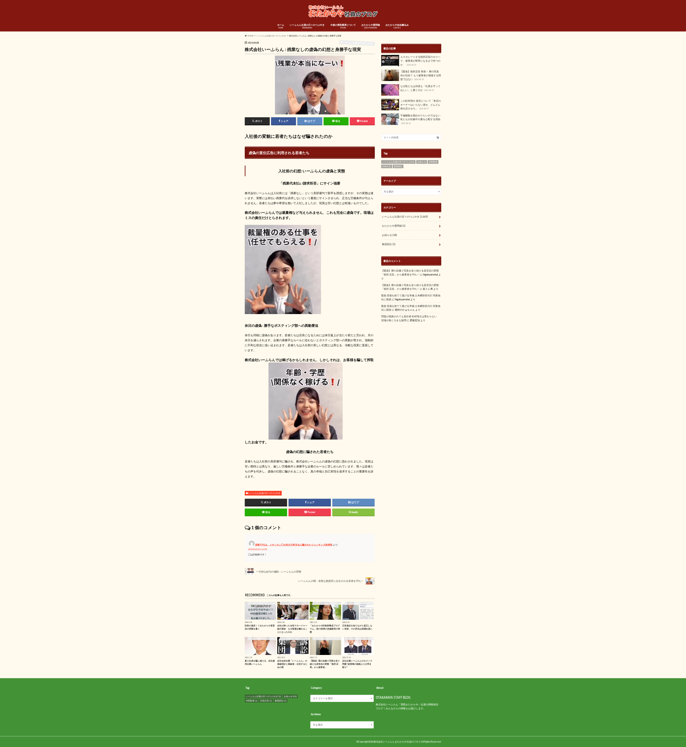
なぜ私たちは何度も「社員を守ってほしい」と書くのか (420, 88)
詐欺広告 (386, 166)
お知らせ (421, 162)
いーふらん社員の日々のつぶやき (307, 26)
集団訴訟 (398, 166)
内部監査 (433, 162)
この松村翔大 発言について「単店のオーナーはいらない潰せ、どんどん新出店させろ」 (420, 104)
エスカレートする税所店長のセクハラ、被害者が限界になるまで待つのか (420, 60)
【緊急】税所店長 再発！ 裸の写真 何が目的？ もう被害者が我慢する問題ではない (420, 75)
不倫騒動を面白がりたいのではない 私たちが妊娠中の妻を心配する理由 (420, 119)
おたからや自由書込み (397, 26)
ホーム (280, 26)
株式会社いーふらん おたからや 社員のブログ (397, 741)
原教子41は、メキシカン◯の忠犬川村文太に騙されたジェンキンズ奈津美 (293, 544)
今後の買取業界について (343, 26)
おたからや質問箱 (370, 26)
